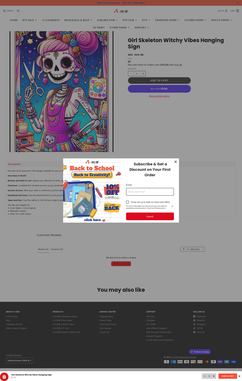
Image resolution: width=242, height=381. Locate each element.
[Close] (175, 161)
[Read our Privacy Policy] (172, 206)
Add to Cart (228, 376)
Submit (149, 216)
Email (129, 185)
